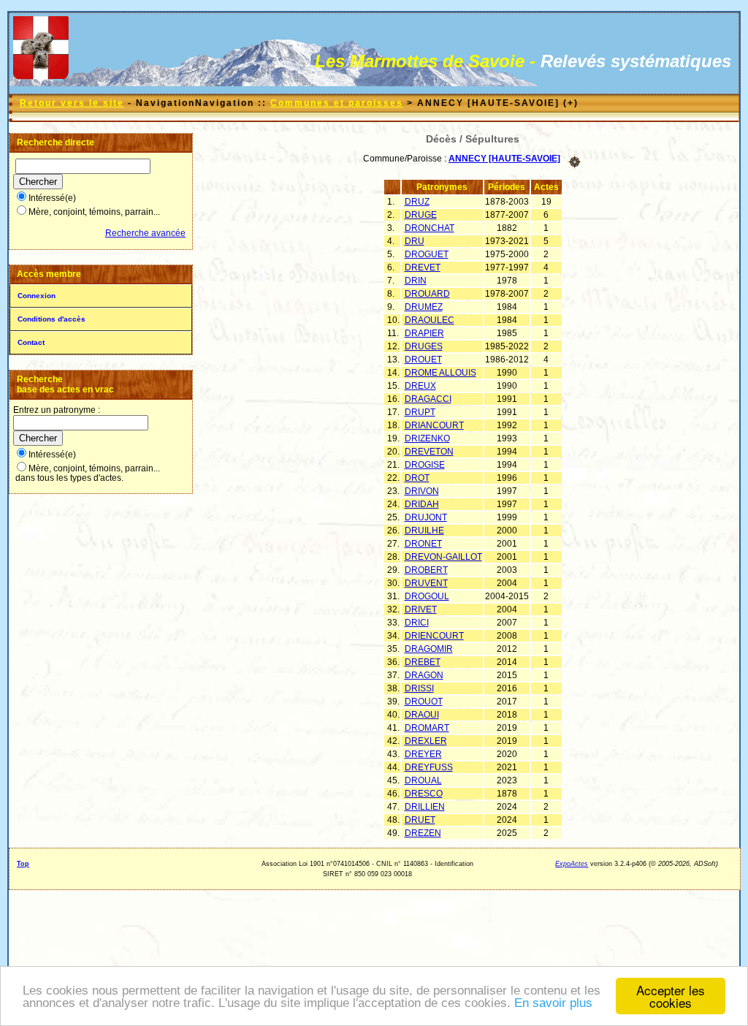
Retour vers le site (72, 103)
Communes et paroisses (336, 103)
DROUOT (424, 701)
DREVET (422, 267)
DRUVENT (426, 583)
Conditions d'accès (51, 319)
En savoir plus (553, 1003)
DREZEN (423, 833)
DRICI (417, 623)
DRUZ (417, 202)
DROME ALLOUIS (440, 373)
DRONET (423, 544)
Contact (31, 342)
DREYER (423, 754)
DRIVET (421, 609)
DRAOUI (422, 715)
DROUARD (427, 294)
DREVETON (429, 451)
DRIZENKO (427, 438)
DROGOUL (427, 596)
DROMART (427, 728)
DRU (414, 241)
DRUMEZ (424, 307)
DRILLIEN (425, 807)
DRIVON (422, 491)
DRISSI (419, 688)
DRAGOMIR (429, 649)
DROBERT (426, 570)
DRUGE (421, 215)
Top (23, 863)
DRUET (420, 820)
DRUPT (420, 412)
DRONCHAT (429, 228)
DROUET (423, 359)
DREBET (422, 662)
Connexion (37, 296)
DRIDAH (422, 504)
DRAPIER (424, 333)
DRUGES (424, 346)
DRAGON (424, 675)
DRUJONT (426, 517)
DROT (417, 478)
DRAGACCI (428, 399)
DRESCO (424, 793)
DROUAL (423, 780)
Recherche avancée (145, 233)
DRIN (416, 281)
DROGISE (425, 465)
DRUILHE (424, 530)
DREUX (420, 386)
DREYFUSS (429, 767)
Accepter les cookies (670, 996)
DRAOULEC (429, 320)
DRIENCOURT (434, 636)
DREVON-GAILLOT (443, 557)
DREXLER (426, 741)
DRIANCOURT (434, 425)
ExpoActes (571, 863)
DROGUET (427, 254)
